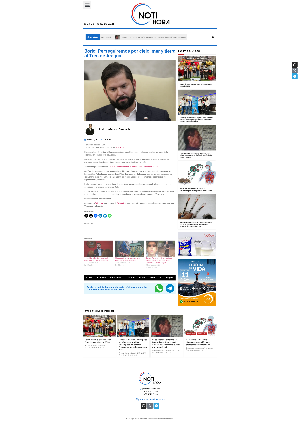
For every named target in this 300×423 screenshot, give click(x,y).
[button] (87, 5)
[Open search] (213, 37)
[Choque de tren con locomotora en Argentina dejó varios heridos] (129, 249)
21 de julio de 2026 (194, 350)
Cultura (122, 334)
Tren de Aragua (161, 277)
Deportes (89, 334)
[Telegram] (295, 76)
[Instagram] (295, 65)
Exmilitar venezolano (109, 277)
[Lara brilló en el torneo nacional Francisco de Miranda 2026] (197, 69)
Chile (89, 277)
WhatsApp (121, 203)
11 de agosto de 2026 (94, 347)
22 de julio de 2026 (160, 352)
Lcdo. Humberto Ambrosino (96, 345)
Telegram (99, 203)
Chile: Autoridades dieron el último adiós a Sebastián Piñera (133, 167)
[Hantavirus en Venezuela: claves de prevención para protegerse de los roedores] (197, 173)
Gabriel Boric (136, 277)
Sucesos (157, 334)
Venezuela (202, 334)
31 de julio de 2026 (127, 355)
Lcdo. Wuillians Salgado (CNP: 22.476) (133, 353)
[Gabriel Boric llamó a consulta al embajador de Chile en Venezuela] (98, 249)
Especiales (191, 334)
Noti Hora (120, 148)
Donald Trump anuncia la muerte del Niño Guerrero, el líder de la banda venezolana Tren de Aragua (159, 260)
